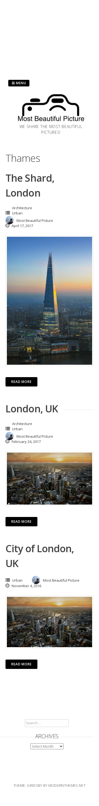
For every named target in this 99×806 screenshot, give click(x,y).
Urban (17, 213)
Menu (20, 83)
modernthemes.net (67, 785)
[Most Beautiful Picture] (50, 122)
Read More (21, 381)
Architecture (22, 207)
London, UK (32, 408)
